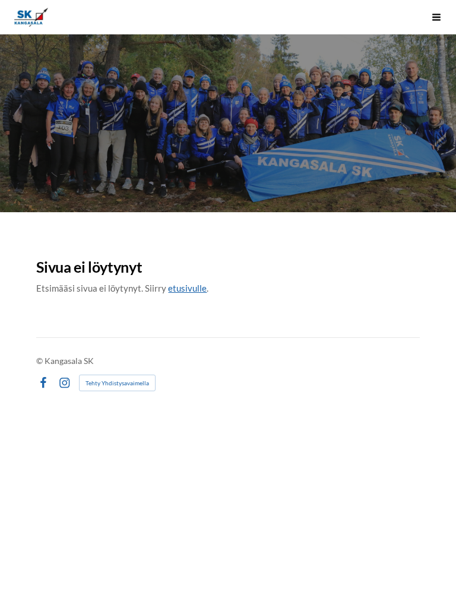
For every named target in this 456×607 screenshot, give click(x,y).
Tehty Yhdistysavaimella (117, 382)
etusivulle (187, 288)
